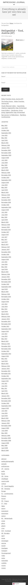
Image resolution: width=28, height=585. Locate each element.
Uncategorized (6, 553)
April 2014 (4, 311)
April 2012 (4, 361)
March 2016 (4, 272)
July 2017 (4, 237)
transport (4, 551)
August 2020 (5, 158)
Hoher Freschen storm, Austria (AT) (12, 99)
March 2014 (4, 314)
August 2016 (5, 259)
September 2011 (6, 378)
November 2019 (6, 175)
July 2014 (4, 304)
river (3, 528)
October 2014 (5, 299)
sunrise (3, 543)
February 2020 (5, 172)
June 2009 (4, 430)
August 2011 (5, 381)
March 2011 (4, 393)
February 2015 (5, 294)
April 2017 (4, 242)
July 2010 (4, 411)
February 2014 (5, 316)
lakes (3, 506)
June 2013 (4, 336)
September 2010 (6, 406)
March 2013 (4, 341)
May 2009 (4, 433)
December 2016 (5, 252)
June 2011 (4, 386)
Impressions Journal (14, 2)
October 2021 (5, 130)
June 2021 (4, 135)
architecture (10, 53)
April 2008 (4, 448)
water (3, 558)
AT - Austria (16, 53)
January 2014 (5, 319)
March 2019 (4, 192)
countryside (22, 53)
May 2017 (4, 239)
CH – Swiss (4, 476)
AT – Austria (5, 469)
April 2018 (4, 220)
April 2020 (4, 167)
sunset (3, 546)
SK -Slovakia (5, 533)
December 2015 (5, 279)
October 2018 (5, 205)
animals (3, 464)
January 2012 (5, 368)
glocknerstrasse (20, 56)
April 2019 (4, 190)
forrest (3, 498)
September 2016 (6, 257)
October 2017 (5, 232)
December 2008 (6, 438)
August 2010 (5, 408)
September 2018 (6, 207)
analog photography (7, 461)
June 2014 (4, 306)
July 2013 (4, 334)
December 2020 (6, 150)
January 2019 (5, 197)
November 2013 (6, 324)
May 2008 (4, 445)
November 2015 (6, 282)
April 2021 (4, 140)
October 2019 (5, 177)
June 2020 (4, 162)
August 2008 (5, 443)
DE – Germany (5, 488)
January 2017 (5, 249)
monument (4, 511)
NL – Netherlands (6, 518)
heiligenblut (4, 58)
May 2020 (4, 165)
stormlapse (4, 541)
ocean (3, 521)
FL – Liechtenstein (7, 493)
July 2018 (4, 212)
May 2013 (4, 339)
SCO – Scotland (6, 531)
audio (3, 471)
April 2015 (4, 289)
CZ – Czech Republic (7, 486)
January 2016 (5, 277)
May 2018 (4, 217)
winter (3, 565)
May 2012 (4, 358)
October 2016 (5, 254)
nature (16, 55)
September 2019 (6, 180)
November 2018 (6, 202)
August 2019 (5, 182)
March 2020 (5, 170)
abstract (3, 459)
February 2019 (5, 195)
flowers (3, 496)
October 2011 (5, 376)
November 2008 (6, 440)
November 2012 (6, 349)
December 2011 (5, 371)
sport (3, 536)
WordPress (15, 581)
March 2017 (4, 244)
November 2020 (6, 153)
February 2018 (5, 225)
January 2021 (5, 148)
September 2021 (6, 133)
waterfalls (4, 560)
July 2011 (4, 383)
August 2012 (5, 356)
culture (3, 55)
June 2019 (4, 185)
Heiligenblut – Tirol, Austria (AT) (12, 31)
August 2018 (5, 210)
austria (9, 56)
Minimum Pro (16, 579)
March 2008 (5, 450)
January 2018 (5, 227)
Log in (21, 581)
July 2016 (4, 262)
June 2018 (4, 215)
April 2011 (4, 391)
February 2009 (5, 435)
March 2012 (4, 363)
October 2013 (5, 326)
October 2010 (5, 403)
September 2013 (6, 329)
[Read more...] (20, 40)
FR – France (5, 501)
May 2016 (4, 267)
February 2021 (5, 145)
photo (20, 55)
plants (3, 526)
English (17, 583)
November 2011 (6, 373)
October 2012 (5, 351)
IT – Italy (4, 503)
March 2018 (4, 222)
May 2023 (4, 125)
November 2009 (6, 425)
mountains (12, 55)
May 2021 (4, 138)
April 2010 (4, 416)
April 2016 (4, 269)
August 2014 (5, 301)
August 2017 (5, 234)
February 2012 (5, 366)
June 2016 (4, 264)
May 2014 (4, 309)
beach (3, 474)
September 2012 (6, 354)
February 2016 (5, 274)
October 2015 (5, 284)
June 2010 (4, 413)
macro (3, 508)
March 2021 (4, 143)
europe (13, 56)
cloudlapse (4, 479)
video (3, 555)
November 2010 (6, 401)
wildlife (3, 563)
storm (3, 538)
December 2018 (5, 200)
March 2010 (4, 418)
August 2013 (5, 331)
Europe (7, 55)
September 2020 (6, 155)
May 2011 (4, 388)
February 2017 (5, 247)
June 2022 (4, 128)
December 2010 (5, 398)
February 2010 (5, 421)
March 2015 (4, 291)
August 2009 (5, 428)
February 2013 (5, 344)
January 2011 (5, 396)
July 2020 (4, 160)
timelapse (4, 548)
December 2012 (5, 346)
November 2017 (6, 229)
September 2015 (6, 287)
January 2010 (5, 423)
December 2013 (5, 321)
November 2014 (6, 296)
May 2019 (4, 187)
